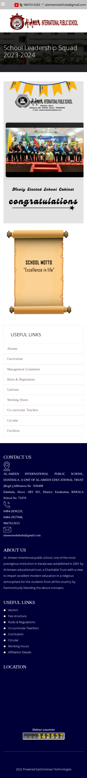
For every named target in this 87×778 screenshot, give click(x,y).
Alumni (12, 348)
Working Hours (17, 400)
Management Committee (23, 369)
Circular (12, 420)
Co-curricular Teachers (22, 410)
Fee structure (17, 616)
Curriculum (15, 359)
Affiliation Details (19, 652)
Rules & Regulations (21, 379)
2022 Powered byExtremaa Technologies (43, 769)
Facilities (13, 430)
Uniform (13, 389)
